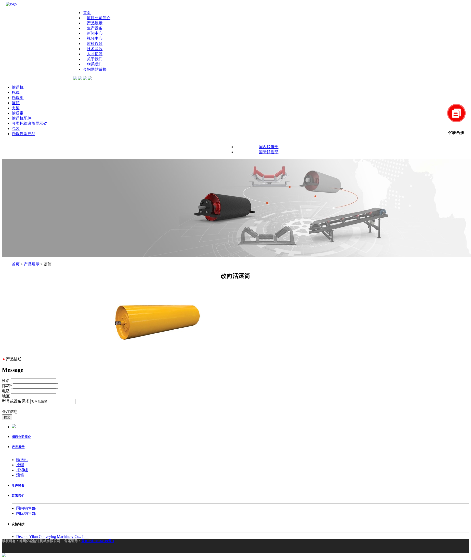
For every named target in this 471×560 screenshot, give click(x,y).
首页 (87, 13)
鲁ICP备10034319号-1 (97, 541)
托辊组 (18, 98)
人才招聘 (95, 54)
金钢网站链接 (94, 69)
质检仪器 (95, 44)
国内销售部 (268, 147)
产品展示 (95, 23)
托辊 (16, 92)
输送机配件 (21, 118)
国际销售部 (268, 152)
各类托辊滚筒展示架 (29, 123)
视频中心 (95, 38)
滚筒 (16, 103)
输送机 (18, 87)
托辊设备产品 (23, 134)
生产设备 (95, 28)
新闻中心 (95, 33)
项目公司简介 (98, 18)
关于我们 (95, 59)
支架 (16, 108)
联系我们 (95, 64)
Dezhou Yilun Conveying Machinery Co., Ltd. (52, 536)
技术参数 (95, 49)
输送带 (18, 113)
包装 (16, 128)
